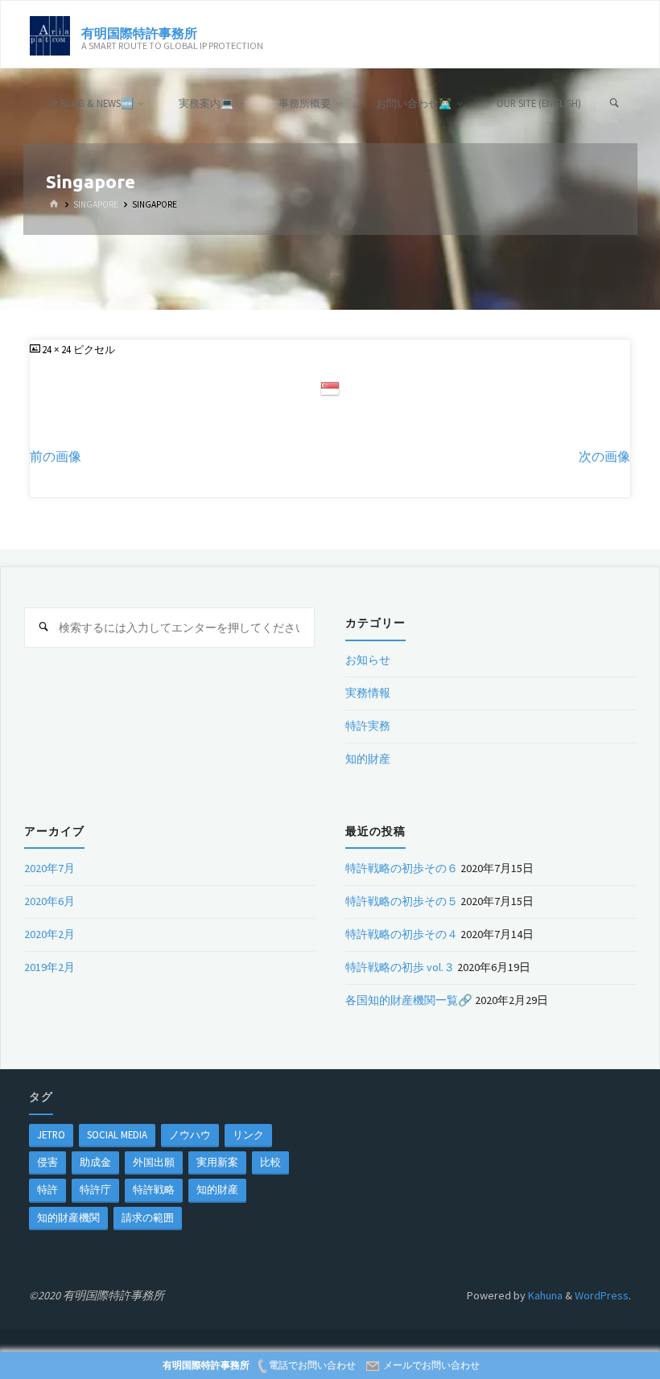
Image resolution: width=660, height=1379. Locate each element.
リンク (248, 1134)
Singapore (95, 204)
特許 (47, 1189)
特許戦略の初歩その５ (401, 901)
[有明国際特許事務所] (50, 34)
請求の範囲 (148, 1217)
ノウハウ (190, 1134)
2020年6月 (49, 901)
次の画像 (604, 456)
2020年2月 (49, 934)
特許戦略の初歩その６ (401, 868)
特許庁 (95, 1189)
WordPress (602, 1295)
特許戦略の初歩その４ (401, 934)
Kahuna (544, 1295)
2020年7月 (49, 868)
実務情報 (367, 692)
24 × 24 (57, 349)
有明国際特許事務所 (139, 32)
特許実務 (367, 725)
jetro (51, 1134)
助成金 (95, 1161)
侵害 (47, 1161)
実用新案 (217, 1161)
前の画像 (55, 456)
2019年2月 (49, 967)
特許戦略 (154, 1189)
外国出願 (154, 1161)
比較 (270, 1161)
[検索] (614, 103)
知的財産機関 (68, 1217)
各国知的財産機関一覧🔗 (408, 1000)
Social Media (117, 1134)
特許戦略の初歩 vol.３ (400, 967)
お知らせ (367, 659)
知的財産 (367, 758)
